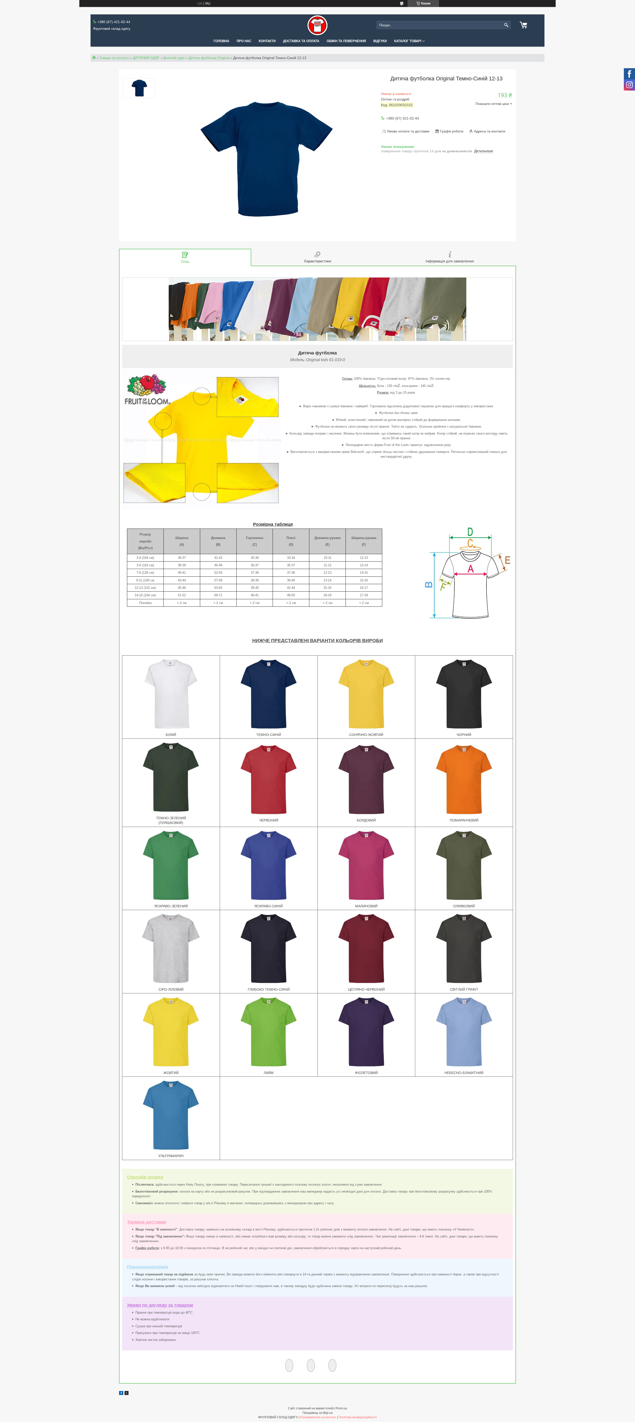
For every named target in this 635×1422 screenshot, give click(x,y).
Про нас (244, 41)
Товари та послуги (114, 58)
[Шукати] (506, 25)
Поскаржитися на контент (318, 1417)
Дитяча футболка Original (209, 58)
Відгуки (380, 41)
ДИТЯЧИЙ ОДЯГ (146, 58)
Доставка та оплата (301, 41)
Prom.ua (341, 1408)
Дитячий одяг (174, 58)
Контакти (267, 41)
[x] (126, 1394)
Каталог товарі (407, 41)
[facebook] (121, 1394)
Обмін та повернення (346, 41)
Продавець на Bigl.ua (318, 1413)
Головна (221, 41)
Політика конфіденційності (358, 1417)
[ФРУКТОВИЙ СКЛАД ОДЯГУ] (317, 25)
